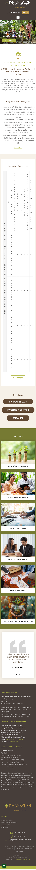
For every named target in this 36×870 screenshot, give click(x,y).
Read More (18, 378)
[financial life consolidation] (18, 618)
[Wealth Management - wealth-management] (18, 556)
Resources (30, 846)
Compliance (9, 848)
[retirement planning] (18, 494)
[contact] (18, 44)
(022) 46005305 (20, 833)
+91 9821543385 (12, 742)
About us (14, 846)
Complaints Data (18, 402)
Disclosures (28, 848)
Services (22, 846)
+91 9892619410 (15, 13)
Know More (18, 148)
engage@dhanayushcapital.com (20, 840)
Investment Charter (18, 410)
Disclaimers (19, 851)
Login (24, 12)
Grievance (18, 418)
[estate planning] (18, 587)
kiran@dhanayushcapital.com (14, 739)
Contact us (19, 848)
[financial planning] (18, 463)
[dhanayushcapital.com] (18, 4)
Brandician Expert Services (23, 859)
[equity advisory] (18, 525)
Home (6, 846)
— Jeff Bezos (18, 667)
